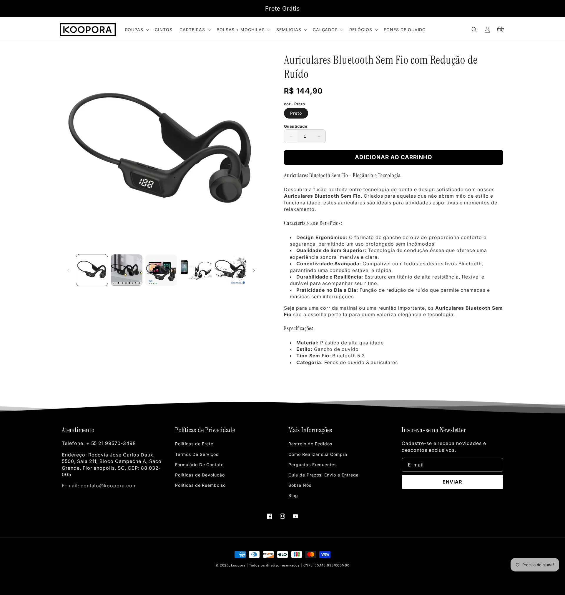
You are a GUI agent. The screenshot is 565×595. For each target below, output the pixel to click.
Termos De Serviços (196, 454)
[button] (137, 30)
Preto (296, 113)
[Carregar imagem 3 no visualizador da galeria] (161, 270)
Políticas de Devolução (200, 474)
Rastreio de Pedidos (310, 443)
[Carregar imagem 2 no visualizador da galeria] (126, 270)
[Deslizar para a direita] (253, 270)
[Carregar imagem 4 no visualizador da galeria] (195, 270)
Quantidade (295, 126)
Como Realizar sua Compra (317, 454)
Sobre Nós (299, 485)
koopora (238, 565)
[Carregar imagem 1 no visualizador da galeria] (92, 270)
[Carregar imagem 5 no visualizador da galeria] (230, 270)
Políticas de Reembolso (200, 485)
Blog (293, 495)
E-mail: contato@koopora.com (99, 486)
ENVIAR (452, 482)
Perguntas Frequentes (312, 464)
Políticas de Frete (194, 443)
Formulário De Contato (199, 464)
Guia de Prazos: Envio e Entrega (323, 474)
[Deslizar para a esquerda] (68, 270)
